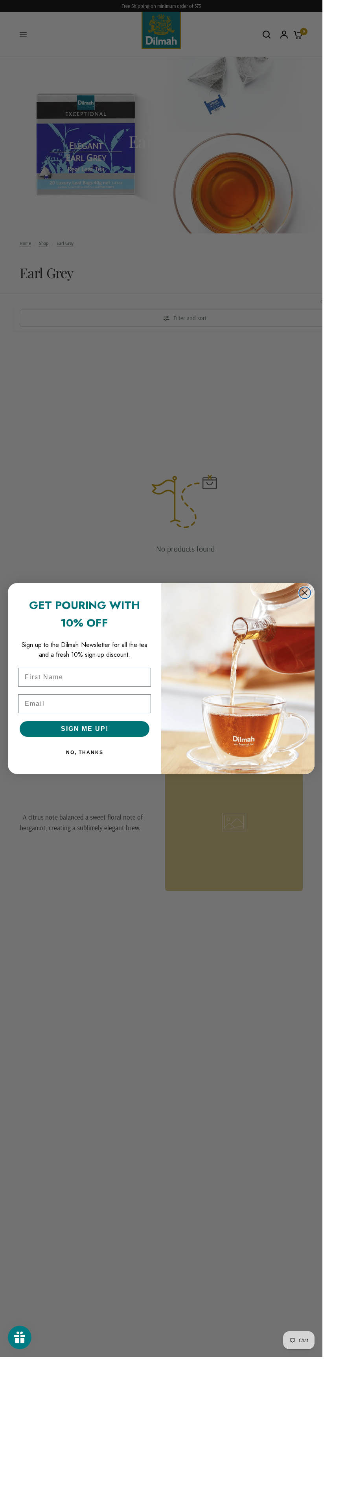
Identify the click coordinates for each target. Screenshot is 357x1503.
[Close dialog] (305, 593)
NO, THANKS (84, 752)
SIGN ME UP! (85, 728)
